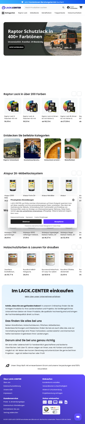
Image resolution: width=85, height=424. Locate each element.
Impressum (8, 393)
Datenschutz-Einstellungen (14, 405)
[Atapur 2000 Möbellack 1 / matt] (12, 185)
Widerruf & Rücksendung (52, 390)
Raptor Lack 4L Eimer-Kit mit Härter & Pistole (50, 117)
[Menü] (59, 407)
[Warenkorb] (81, 7)
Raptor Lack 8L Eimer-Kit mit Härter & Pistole (69, 117)
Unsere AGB (8, 390)
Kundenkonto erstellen (51, 382)
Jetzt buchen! (44, 2)
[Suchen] (63, 7)
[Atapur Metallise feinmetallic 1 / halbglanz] (50, 185)
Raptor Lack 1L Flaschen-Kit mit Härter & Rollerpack (11, 117)
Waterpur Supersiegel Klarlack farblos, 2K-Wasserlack (50, 233)
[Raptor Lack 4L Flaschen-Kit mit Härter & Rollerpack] (31, 106)
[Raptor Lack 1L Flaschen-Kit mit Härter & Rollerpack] (12, 106)
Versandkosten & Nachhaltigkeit (54, 386)
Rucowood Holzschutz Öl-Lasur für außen (50, 270)
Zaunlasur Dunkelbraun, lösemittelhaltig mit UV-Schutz (12, 270)
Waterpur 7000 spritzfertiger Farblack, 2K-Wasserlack (10, 233)
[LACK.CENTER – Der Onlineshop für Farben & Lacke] (12, 7)
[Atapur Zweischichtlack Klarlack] (69, 185)
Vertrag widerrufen (11, 412)
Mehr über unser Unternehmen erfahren (42, 296)
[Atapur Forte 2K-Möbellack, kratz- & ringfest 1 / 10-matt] (31, 185)
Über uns (7, 382)
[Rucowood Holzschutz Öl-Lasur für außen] (50, 259)
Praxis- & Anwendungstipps (14, 402)
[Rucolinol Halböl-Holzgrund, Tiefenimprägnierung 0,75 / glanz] (31, 259)
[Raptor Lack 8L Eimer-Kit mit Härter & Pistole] (69, 106)
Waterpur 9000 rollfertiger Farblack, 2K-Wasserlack (30, 233)
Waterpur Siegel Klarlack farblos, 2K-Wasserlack (68, 233)
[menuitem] (72, 7)
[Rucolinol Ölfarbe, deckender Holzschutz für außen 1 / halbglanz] (69, 259)
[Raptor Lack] (33, 39)
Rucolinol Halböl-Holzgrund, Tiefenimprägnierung (31, 270)
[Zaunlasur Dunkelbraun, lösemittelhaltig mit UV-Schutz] (12, 259)
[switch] (55, 412)
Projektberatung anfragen (52, 393)
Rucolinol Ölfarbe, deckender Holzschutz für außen (69, 270)
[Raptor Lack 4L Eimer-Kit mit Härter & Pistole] (50, 106)
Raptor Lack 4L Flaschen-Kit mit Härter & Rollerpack (30, 117)
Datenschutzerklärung (12, 386)
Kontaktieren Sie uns (11, 409)
